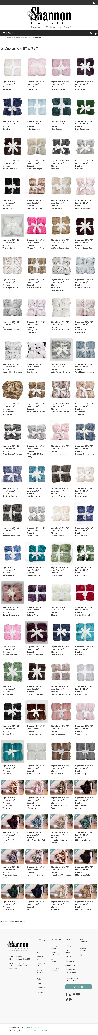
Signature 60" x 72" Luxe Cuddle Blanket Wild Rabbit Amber (36, 407)
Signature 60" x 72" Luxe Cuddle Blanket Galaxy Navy (84, 531)
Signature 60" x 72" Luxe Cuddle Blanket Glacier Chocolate (36, 689)
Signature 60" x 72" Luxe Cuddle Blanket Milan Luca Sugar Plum (11, 870)
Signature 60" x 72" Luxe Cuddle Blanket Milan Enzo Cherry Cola (11, 835)
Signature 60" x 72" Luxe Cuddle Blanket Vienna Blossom (60, 729)
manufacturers (71, 965)
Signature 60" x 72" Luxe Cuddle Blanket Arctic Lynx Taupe (11, 282)
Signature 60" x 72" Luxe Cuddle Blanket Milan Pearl (60, 904)
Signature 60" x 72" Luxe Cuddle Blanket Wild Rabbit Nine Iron (12, 449)
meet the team (40, 951)
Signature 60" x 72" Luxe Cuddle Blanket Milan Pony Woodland (61, 870)
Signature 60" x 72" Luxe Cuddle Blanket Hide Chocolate (11, 164)
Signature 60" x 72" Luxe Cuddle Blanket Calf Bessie (36, 367)
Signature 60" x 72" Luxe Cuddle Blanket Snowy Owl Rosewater (84, 325)
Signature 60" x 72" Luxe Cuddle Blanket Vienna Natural (36, 768)
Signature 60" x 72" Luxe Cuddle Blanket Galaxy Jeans (11, 570)
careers (39, 983)
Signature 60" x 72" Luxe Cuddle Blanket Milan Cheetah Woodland (11, 800)
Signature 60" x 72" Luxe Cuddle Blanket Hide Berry (84, 84)
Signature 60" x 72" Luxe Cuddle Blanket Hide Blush (36, 84)
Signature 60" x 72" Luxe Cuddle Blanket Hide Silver (84, 164)
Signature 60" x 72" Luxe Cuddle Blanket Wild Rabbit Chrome (60, 367)
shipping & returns (41, 964)
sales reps (69, 957)
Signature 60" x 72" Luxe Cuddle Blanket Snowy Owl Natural (60, 325)
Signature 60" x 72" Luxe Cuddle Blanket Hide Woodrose (60, 84)
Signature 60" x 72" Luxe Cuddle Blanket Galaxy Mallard (36, 570)
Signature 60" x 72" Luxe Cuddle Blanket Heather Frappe (60, 491)
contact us (41, 988)
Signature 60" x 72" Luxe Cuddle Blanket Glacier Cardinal (84, 610)
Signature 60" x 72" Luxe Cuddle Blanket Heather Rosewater (60, 449)
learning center (54, 947)
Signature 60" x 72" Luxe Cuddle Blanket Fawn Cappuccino (36, 203)
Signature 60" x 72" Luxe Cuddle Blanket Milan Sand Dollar (84, 904)
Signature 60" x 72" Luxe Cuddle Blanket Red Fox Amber (36, 282)
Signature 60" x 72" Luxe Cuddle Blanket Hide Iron (60, 164)
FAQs (39, 979)
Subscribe (78, 986)
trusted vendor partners (54, 961)
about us (40, 946)
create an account (83, 949)
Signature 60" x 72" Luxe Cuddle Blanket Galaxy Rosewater (11, 610)
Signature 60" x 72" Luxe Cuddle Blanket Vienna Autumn (36, 729)
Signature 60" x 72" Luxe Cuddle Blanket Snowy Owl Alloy (84, 282)
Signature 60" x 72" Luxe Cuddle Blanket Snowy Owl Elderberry (36, 325)
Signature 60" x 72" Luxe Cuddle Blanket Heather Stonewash (84, 449)
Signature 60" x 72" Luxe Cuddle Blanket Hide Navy (11, 124)
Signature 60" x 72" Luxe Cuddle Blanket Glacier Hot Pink (11, 650)
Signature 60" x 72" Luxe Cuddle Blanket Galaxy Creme (60, 531)
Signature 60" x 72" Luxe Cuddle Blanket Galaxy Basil (60, 570)
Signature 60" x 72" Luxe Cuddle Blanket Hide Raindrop (36, 124)
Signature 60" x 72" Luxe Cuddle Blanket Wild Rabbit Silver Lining (36, 449)
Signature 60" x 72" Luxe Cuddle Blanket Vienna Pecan (60, 768)
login (82, 955)
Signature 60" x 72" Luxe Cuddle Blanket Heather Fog (36, 531)
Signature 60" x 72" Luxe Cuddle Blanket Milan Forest (11, 904)
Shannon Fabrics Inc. (31, 1027)
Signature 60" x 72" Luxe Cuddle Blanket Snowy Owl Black (11, 325)
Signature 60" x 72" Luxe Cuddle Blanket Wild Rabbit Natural (60, 407)
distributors (69, 961)
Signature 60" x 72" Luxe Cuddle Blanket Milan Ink (36, 904)
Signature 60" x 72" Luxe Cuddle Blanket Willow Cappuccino (60, 243)
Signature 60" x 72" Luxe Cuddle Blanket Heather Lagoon (36, 491)
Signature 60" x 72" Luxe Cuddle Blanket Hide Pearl (11, 84)
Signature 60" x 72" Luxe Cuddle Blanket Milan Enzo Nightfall (36, 835)
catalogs (68, 946)
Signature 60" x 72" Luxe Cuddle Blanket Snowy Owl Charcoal (12, 367)
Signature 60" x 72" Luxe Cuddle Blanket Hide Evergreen (84, 124)
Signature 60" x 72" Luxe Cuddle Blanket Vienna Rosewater (84, 729)
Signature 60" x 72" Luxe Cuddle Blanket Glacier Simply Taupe (60, 689)
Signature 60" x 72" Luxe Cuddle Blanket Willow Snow (11, 243)
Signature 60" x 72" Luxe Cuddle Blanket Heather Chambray (11, 491)
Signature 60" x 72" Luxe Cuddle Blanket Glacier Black (11, 729)
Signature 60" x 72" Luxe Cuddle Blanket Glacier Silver (84, 689)
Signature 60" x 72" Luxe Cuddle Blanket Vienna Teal (11, 768)
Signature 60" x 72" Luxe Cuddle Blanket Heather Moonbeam (11, 531)
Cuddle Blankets (21, 37)
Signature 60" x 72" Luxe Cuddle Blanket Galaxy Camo (84, 570)
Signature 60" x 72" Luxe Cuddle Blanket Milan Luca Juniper (84, 835)
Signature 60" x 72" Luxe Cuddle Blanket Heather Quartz (84, 491)
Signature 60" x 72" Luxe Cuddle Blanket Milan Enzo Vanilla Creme (60, 835)
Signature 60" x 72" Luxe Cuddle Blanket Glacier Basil (11, 689)
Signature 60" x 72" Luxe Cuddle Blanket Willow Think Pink (36, 243)
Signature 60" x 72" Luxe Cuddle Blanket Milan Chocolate (84, 870)
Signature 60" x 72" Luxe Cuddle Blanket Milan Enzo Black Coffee (84, 800)
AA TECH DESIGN (41, 1031)
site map (40, 992)
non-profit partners (55, 969)
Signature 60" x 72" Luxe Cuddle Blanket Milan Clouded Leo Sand (60, 800)
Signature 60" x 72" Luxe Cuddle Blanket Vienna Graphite (84, 768)
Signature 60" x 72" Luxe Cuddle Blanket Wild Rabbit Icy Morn (84, 367)
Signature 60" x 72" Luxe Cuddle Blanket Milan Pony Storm (36, 870)
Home (8, 37)
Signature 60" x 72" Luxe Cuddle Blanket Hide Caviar (11, 203)
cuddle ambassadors (56, 953)
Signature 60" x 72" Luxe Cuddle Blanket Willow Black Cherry (84, 243)
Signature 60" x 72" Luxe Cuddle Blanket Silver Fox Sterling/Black (60, 282)
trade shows (68, 951)
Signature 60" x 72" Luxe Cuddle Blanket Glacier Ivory (60, 610)
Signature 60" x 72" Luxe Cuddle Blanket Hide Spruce (60, 124)
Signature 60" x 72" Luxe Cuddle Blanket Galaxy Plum (36, 610)
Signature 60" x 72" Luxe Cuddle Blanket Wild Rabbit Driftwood (11, 407)
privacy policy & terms (40, 972)
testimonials (70, 969)
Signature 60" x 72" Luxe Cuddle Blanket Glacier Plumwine (36, 650)
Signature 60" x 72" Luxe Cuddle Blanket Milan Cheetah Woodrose (36, 800)
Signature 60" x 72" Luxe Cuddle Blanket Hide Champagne (36, 164)
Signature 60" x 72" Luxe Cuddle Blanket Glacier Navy (60, 650)
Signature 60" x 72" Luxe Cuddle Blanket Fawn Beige (60, 203)
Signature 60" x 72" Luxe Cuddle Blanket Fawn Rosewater (84, 203)
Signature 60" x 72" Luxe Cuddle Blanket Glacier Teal (84, 650)
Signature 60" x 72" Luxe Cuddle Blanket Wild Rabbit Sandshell (84, 407)
